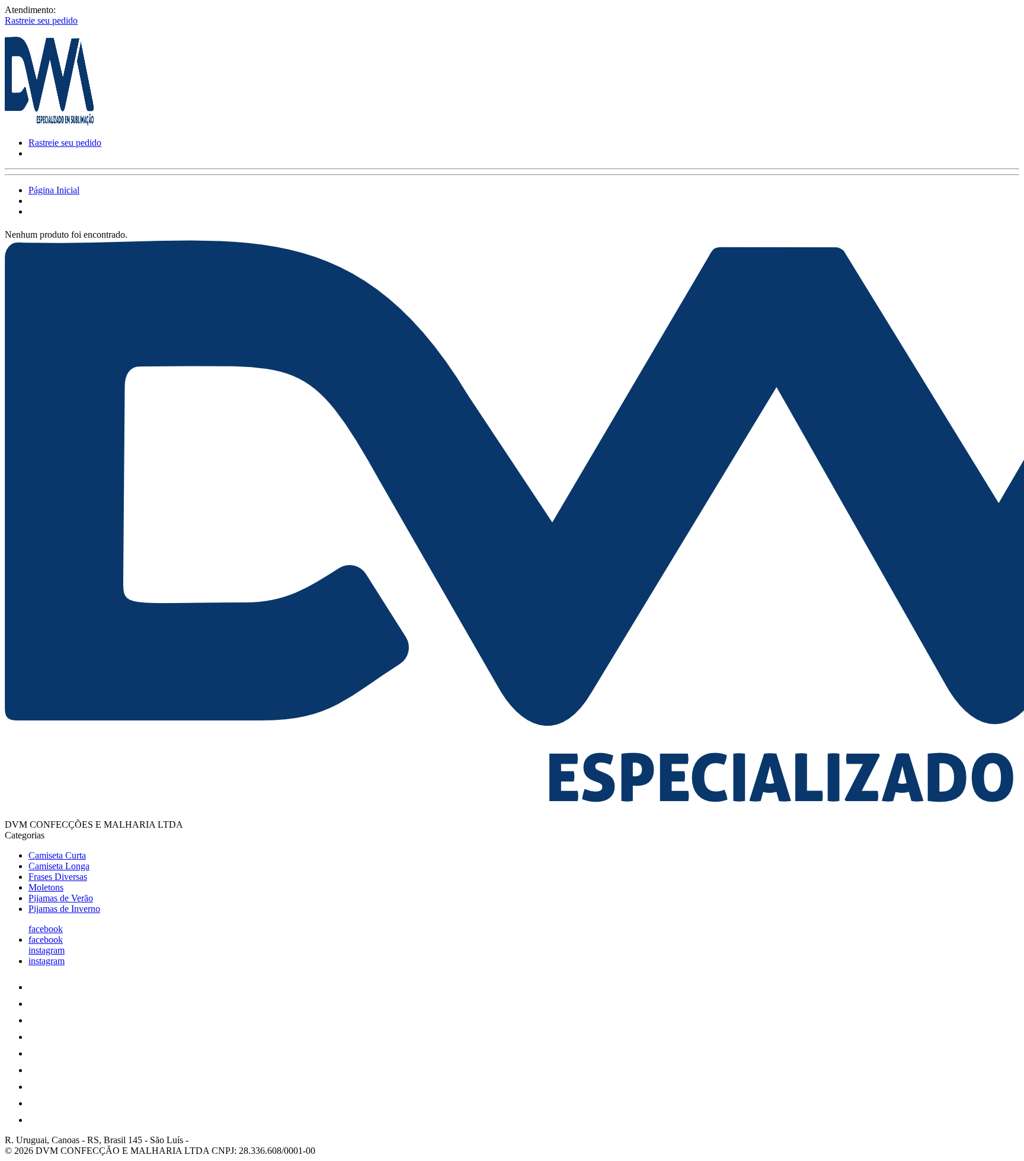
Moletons (45, 887)
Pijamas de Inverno (64, 909)
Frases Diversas (57, 877)
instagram (46, 950)
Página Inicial (53, 190)
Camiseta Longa (58, 866)
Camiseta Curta (57, 855)
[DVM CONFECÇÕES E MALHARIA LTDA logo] (49, 122)
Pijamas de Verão (60, 898)
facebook (45, 929)
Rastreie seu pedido (41, 20)
